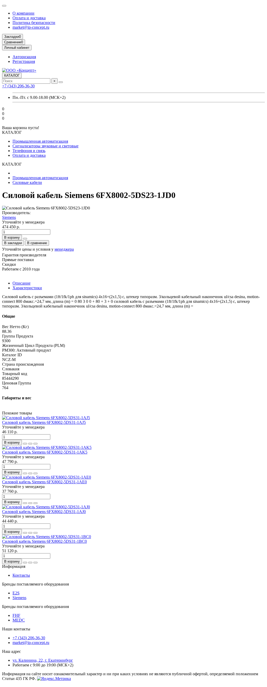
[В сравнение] (35, 443)
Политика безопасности (34, 22)
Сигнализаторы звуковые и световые (45, 146)
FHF (16, 615)
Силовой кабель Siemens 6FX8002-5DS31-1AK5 (44, 452)
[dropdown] (4, 6)
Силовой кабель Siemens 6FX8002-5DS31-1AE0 (44, 482)
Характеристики (27, 288)
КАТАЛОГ (12, 75)
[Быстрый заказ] (25, 238)
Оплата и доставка (29, 18)
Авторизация (24, 57)
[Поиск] (61, 82)
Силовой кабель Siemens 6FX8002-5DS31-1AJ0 (44, 511)
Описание (22, 283)
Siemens (9, 217)
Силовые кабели (27, 182)
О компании (23, 13)
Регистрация (24, 61)
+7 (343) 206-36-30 (18, 86)
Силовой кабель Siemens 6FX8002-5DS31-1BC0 (44, 541)
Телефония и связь (29, 150)
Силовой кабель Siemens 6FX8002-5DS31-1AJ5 (44, 422)
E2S (16, 593)
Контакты (21, 575)
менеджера (64, 249)
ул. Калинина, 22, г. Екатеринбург (43, 660)
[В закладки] (30, 443)
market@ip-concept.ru (31, 27)
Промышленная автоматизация (40, 141)
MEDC (19, 620)
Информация (13, 566)
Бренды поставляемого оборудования (35, 584)
